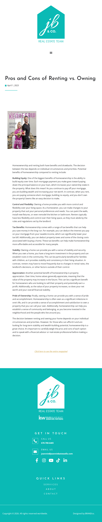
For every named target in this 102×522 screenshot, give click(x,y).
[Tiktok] (58, 460)
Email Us (47, 449)
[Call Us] (35, 441)
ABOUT (51, 489)
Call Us (46, 438)
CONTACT (51, 493)
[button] (51, 52)
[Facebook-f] (37, 460)
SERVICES (51, 484)
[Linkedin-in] (65, 460)
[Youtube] (51, 460)
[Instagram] (44, 460)
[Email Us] (35, 452)
